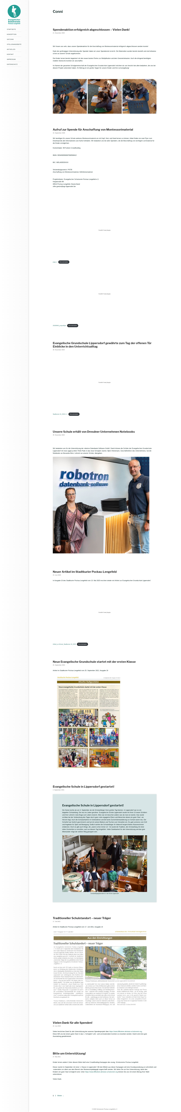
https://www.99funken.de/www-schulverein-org (125, 1031)
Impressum (11, 59)
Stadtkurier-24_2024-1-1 (60, 414)
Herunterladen (64, 262)
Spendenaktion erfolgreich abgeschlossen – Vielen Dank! (91, 29)
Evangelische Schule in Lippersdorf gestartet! (83, 786)
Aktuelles (11, 49)
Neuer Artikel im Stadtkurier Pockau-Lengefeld (85, 571)
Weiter (60, 1096)
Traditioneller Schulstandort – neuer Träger (82, 918)
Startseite (11, 29)
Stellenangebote (14, 44)
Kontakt (10, 54)
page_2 (55, 262)
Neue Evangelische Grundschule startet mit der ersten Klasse (94, 661)
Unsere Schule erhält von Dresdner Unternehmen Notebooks (94, 431)
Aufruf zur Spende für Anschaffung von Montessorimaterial (93, 129)
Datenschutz (12, 64)
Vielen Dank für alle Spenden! (72, 1022)
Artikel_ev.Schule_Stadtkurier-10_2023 (64, 644)
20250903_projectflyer (59, 325)
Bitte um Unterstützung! (69, 1053)
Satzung (10, 39)
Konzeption (11, 34)
